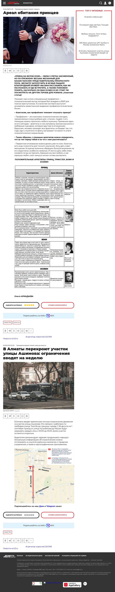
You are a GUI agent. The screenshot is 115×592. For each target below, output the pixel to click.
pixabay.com (7, 65)
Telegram (50, 506)
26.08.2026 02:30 (8, 345)
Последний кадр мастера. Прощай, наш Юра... (94, 26)
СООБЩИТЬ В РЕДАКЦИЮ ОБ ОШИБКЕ (74, 555)
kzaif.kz (17, 411)
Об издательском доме (34, 555)
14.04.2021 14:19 (8, 9)
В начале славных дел (93, 17)
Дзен (41, 506)
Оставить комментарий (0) (57, 305)
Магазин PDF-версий (52, 555)
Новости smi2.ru (10, 339)
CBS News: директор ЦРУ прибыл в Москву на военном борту (94, 44)
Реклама (20, 555)
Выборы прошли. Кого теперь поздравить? (93, 35)
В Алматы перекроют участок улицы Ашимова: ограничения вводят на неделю (94, 53)
